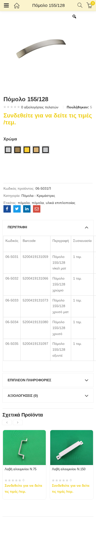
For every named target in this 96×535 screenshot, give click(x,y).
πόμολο (24, 203)
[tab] (48, 227)
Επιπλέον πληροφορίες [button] (29, 380)
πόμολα (38, 203)
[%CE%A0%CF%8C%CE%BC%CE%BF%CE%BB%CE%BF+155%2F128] (17, 209)
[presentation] (7, 422)
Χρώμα (10, 139)
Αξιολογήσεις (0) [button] (23, 396)
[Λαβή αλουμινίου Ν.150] (71, 433)
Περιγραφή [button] (17, 227)
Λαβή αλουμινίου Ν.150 (68, 469)
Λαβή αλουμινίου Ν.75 (20, 469)
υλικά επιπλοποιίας (60, 203)
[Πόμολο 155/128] (7, 209)
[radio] (8, 149)
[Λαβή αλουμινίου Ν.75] (24, 433)
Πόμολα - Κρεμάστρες (38, 196)
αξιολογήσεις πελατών (39, 107)
